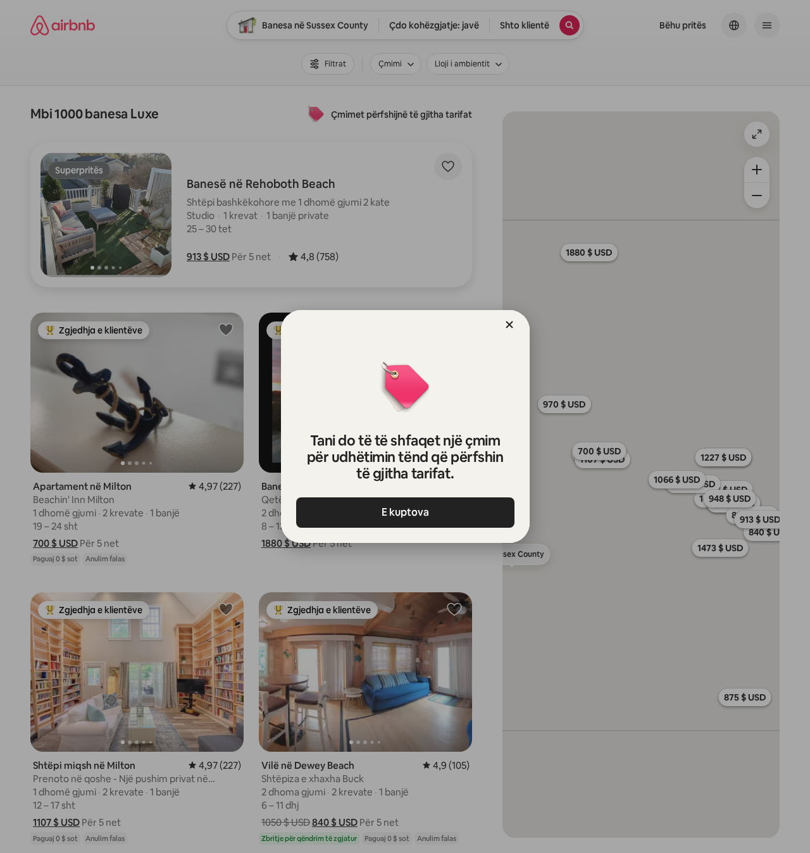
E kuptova (405, 512)
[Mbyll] (509, 325)
